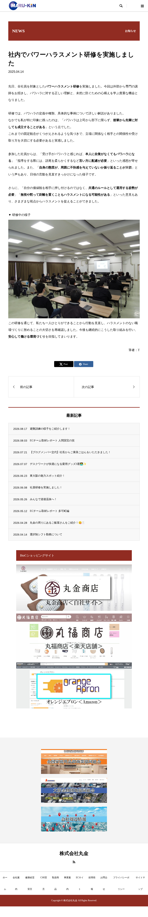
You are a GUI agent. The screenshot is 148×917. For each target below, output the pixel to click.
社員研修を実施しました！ (46, 487)
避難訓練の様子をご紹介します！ (50, 428)
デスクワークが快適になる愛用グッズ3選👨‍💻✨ (58, 464)
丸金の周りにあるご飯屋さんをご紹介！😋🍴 (57, 522)
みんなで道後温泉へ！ (43, 499)
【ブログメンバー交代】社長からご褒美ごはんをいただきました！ (70, 452)
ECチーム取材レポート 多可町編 (49, 511)
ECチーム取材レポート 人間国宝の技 (52, 440)
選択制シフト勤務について (46, 534)
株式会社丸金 (74, 853)
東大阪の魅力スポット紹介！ (47, 475)
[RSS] (74, 862)
